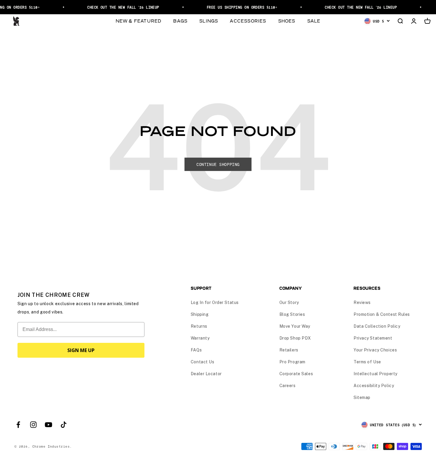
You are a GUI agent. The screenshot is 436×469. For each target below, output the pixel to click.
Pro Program (292, 361)
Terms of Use (367, 361)
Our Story (289, 302)
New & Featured (139, 20)
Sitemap (362, 397)
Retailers (288, 350)
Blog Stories (292, 314)
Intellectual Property (375, 373)
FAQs (196, 350)
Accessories (248, 20)
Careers (287, 385)
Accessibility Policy (374, 385)
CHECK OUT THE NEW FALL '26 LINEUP (121, 7)
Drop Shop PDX (295, 338)
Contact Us (202, 361)
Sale (314, 20)
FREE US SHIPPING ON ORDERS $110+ (239, 7)
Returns (199, 326)
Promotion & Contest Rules (382, 314)
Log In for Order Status (215, 302)
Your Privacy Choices (375, 350)
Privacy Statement (373, 338)
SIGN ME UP (81, 350)
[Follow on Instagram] (33, 425)
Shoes (286, 20)
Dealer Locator (206, 373)
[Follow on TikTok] (64, 425)
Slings (208, 20)
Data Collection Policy (377, 326)
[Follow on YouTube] (48, 425)
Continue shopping (218, 164)
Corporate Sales (296, 373)
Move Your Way (294, 326)
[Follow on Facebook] (18, 425)
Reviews (362, 302)
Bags (180, 20)
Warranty (200, 338)
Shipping (200, 314)
